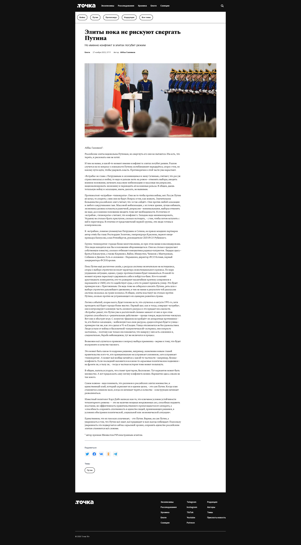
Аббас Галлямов (127, 52)
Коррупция (129, 17)
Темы (210, 512)
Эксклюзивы (107, 6)
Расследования (126, 6)
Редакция (212, 502)
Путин (95, 17)
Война (82, 17)
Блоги (154, 6)
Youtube (191, 517)
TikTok (190, 512)
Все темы (146, 17)
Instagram (192, 507)
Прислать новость (216, 517)
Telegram (191, 502)
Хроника (142, 6)
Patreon (191, 523)
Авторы (211, 507)
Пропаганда (111, 17)
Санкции (164, 6)
